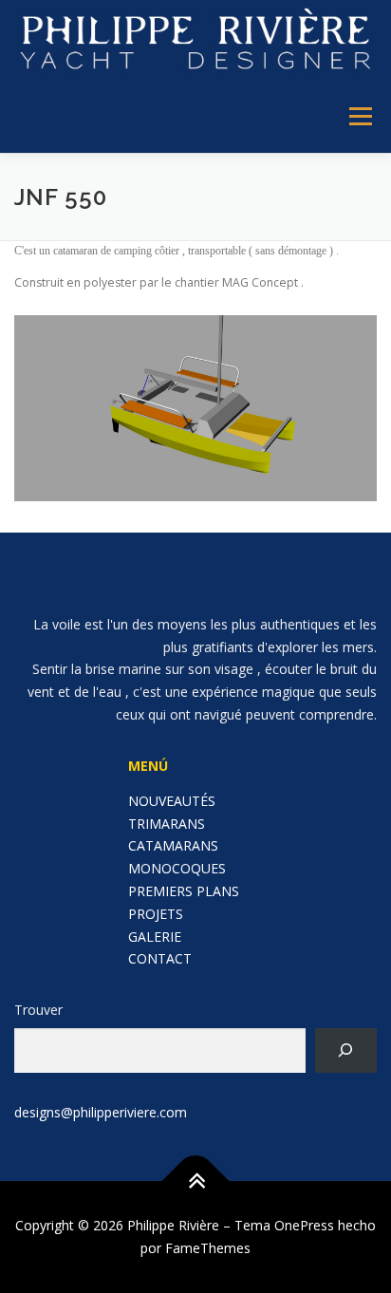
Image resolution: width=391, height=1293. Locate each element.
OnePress (304, 1225)
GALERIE (154, 937)
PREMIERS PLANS (183, 891)
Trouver (38, 1010)
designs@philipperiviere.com (100, 1112)
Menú (359, 117)
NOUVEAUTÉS (171, 801)
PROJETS (155, 914)
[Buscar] (346, 1050)
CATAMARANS (173, 845)
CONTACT (160, 958)
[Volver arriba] (196, 1181)
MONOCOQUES (177, 868)
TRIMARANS (166, 824)
